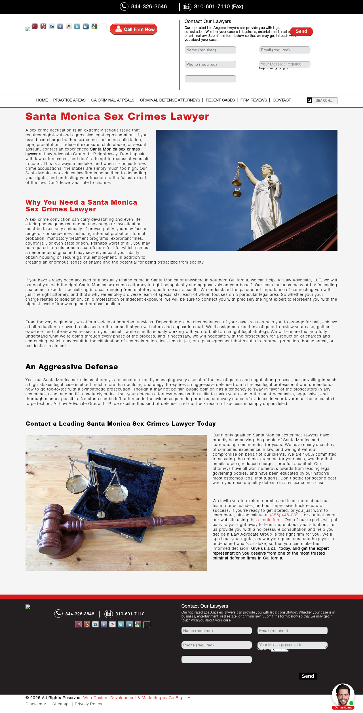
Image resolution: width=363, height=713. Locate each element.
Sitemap (60, 704)
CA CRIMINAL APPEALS (112, 101)
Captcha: (266, 68)
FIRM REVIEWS (253, 101)
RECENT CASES (220, 101)
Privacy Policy (88, 704)
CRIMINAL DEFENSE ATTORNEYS (170, 101)
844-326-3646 (149, 7)
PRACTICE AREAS (69, 101)
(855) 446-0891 (285, 515)
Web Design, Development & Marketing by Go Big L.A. (137, 698)
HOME (42, 101)
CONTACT (282, 101)
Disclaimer (36, 704)
